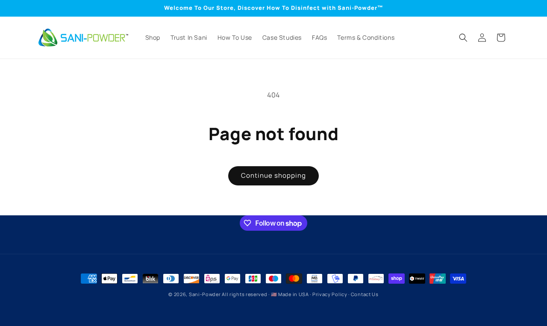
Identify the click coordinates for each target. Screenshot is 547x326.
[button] (463, 37)
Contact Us (365, 294)
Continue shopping (273, 175)
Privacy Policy (329, 294)
